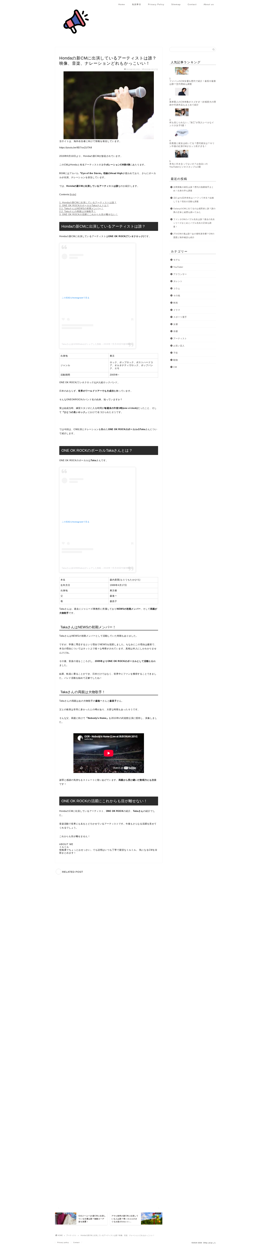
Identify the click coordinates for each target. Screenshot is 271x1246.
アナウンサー (180, 274)
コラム (176, 288)
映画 (175, 303)
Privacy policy (63, 1242)
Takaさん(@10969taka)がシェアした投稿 (81, 344)
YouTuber (178, 267)
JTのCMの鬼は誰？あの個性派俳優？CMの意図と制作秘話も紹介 (193, 235)
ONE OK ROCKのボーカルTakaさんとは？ (84, 205)
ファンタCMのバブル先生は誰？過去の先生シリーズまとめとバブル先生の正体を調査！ (194, 223)
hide (73, 194)
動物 (175, 360)
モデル (176, 260)
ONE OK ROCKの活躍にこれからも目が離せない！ (88, 214)
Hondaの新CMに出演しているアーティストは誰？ (88, 202)
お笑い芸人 (179, 345)
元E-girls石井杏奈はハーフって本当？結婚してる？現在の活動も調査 (193, 200)
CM (175, 367)
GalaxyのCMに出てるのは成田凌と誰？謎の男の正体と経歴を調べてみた (194, 210)
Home (121, 4)
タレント (177, 281)
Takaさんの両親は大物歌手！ (77, 211)
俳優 (175, 331)
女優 (175, 324)
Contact (192, 4)
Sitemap (176, 4)
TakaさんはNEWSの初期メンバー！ (81, 208)
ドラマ (176, 310)
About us (209, 4)
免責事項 (136, 4)
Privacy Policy (156, 4)
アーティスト (65, 52)
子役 (175, 353)
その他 (176, 295)
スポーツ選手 (180, 317)
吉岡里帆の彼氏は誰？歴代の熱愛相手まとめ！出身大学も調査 (193, 189)
